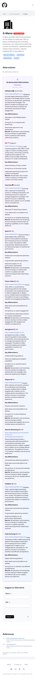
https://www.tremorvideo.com (14, 284)
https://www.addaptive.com (14, 94)
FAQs (26, 664)
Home (4, 14)
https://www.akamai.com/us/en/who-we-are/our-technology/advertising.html (17, 435)
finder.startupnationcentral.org (15, 638)
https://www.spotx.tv (11, 234)
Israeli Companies (14, 14)
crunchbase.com (11, 644)
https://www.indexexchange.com (15, 537)
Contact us (17, 664)
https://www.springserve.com (14, 332)
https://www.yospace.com (13, 382)
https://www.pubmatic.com (14, 487)
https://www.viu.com (11, 146)
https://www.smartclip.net (13, 188)
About (9, 664)
